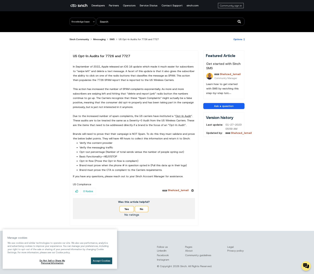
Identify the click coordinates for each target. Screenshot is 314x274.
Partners (114, 5)
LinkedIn (161, 250)
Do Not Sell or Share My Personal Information (52, 262)
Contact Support (172, 5)
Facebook (163, 255)
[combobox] (170, 22)
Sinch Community (78, 5)
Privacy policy (235, 250)
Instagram (163, 259)
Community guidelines (198, 255)
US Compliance (82, 184)
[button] (77, 191)
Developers (98, 5)
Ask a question (224, 106)
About (189, 250)
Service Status (148, 5)
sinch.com (193, 5)
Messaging (99, 39)
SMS (112, 39)
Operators (129, 5)
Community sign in (231, 5)
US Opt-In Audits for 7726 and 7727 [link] (139, 39)
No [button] (141, 209)
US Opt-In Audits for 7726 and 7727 (101, 56)
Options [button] (237, 39)
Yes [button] (126, 209)
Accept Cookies (101, 260)
